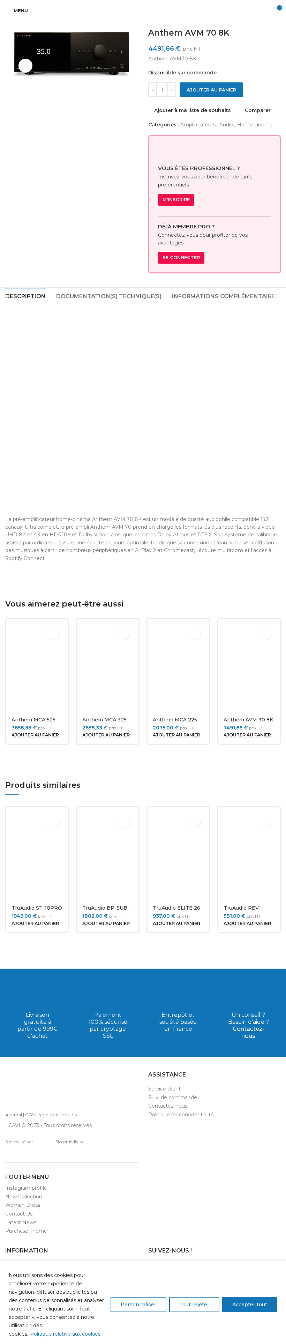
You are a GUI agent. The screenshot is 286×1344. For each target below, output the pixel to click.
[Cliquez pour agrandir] (25, 66)
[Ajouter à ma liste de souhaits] (53, 633)
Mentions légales (57, 1114)
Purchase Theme (26, 1231)
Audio (226, 125)
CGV (30, 1114)
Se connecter (181, 257)
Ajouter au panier (211, 90)
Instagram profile (26, 1188)
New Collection (23, 1197)
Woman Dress (22, 1205)
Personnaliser (138, 1304)
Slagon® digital (69, 1141)
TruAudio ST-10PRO (37, 908)
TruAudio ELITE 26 (176, 908)
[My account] (263, 10)
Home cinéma (254, 125)
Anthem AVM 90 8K (248, 720)
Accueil (13, 1114)
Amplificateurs (198, 125)
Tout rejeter (194, 1304)
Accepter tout (249, 1304)
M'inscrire (176, 199)
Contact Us (18, 1214)
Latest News (20, 1222)
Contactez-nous (248, 1032)
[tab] (25, 295)
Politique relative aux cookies (65, 1334)
